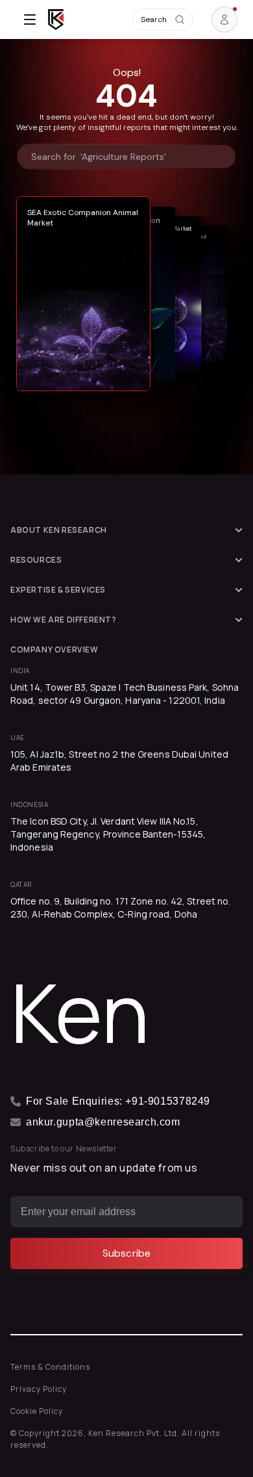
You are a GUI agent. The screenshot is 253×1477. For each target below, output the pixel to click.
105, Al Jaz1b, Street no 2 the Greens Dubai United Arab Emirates (119, 760)
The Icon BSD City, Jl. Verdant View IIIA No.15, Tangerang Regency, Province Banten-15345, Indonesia (108, 834)
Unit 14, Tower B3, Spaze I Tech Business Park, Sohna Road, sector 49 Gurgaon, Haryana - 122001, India (124, 693)
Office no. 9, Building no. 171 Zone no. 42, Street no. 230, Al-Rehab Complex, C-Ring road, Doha (120, 907)
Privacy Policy (38, 1388)
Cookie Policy (36, 1411)
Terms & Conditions (50, 1366)
